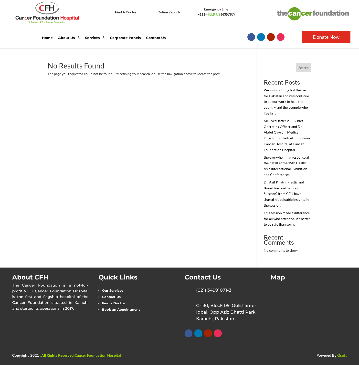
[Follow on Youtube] (271, 37)
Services (92, 38)
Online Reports (169, 12)
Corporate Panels (125, 38)
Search (303, 68)
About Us (66, 38)
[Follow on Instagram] (281, 37)
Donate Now (326, 37)
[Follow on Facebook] (251, 37)
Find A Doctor (126, 12)
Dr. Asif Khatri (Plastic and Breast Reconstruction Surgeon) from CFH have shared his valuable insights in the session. (286, 193)
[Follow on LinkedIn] (261, 37)
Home (47, 38)
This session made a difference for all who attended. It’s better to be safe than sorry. (287, 219)
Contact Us (156, 38)
